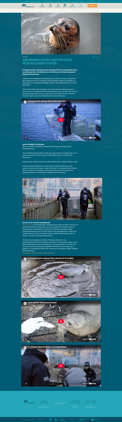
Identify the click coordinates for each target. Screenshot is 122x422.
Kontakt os (75, 407)
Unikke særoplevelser (35, 1)
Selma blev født (27, 225)
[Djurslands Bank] (82, 419)
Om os (26, 1)
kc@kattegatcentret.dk (75, 402)
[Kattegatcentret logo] (30, 401)
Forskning (58, 1)
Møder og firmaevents (48, 1)
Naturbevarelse (66, 1)
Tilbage (98, 57)
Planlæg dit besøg (43, 407)
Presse (81, 1)
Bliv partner (75, 1)
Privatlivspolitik (41, 419)
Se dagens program (59, 403)
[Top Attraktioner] (62, 419)
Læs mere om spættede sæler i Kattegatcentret (38, 253)
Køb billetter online (91, 407)
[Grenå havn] (95, 419)
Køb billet (92, 6)
